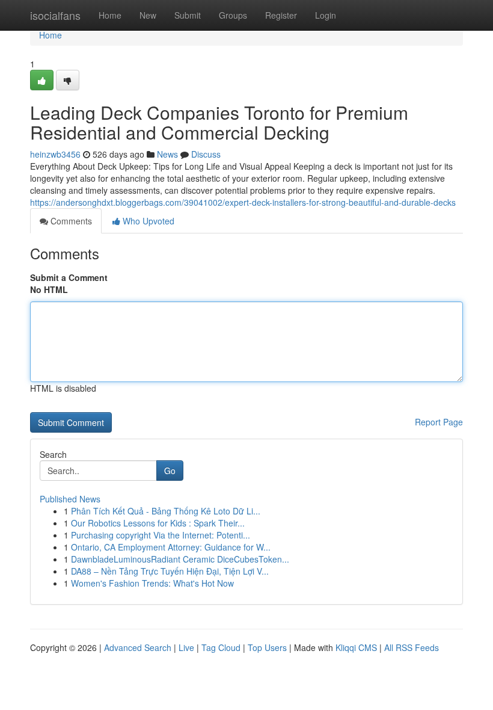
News (167, 154)
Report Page (439, 422)
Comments (70, 221)
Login (325, 15)
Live (186, 647)
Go (170, 471)
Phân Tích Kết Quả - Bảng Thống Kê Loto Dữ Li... (165, 511)
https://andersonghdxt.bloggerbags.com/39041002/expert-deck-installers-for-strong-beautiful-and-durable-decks (243, 202)
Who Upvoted (147, 221)
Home (110, 15)
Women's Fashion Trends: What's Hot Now (152, 583)
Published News (70, 499)
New (147, 15)
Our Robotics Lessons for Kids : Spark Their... (158, 523)
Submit (187, 15)
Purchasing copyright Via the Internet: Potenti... (160, 535)
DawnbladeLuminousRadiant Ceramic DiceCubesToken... (180, 559)
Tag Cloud (220, 647)
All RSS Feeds (411, 647)
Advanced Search (137, 647)
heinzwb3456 (55, 154)
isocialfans (55, 15)
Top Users (267, 647)
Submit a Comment (69, 277)
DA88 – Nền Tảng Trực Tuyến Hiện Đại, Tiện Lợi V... (170, 571)
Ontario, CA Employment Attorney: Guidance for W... (171, 547)
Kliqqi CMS (356, 647)
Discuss (206, 154)
